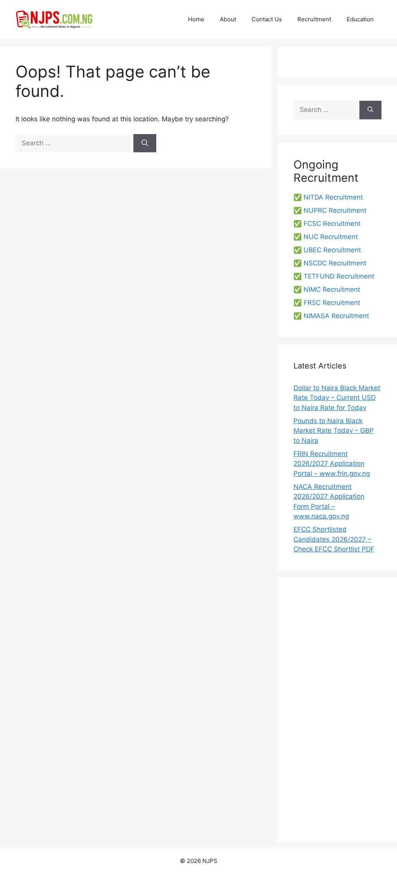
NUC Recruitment (331, 237)
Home (196, 19)
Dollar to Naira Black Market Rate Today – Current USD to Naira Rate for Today (336, 398)
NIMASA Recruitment (336, 316)
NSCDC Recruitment (335, 263)
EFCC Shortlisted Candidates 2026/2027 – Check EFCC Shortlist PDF (334, 539)
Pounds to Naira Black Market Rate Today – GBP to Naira (333, 430)
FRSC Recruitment (332, 302)
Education (360, 19)
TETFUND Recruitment (339, 276)
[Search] (144, 143)
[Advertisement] (337, 709)
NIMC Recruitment (332, 289)
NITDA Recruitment (333, 197)
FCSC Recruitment (332, 223)
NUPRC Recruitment (335, 210)
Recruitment (314, 19)
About (228, 19)
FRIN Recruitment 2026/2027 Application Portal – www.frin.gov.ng (331, 463)
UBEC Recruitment (332, 250)
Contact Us (267, 19)
